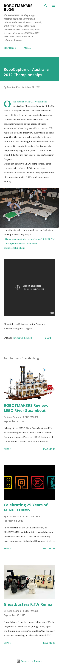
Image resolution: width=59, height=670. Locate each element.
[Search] (46, 6)
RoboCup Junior (22, 337)
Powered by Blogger (31, 661)
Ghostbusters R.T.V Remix (28, 604)
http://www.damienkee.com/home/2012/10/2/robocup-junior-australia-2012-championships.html (29, 243)
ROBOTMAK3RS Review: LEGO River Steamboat (26, 408)
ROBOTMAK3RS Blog (18, 7)
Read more (48, 449)
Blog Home (10, 47)
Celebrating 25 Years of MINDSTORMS (26, 507)
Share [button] (48, 337)
